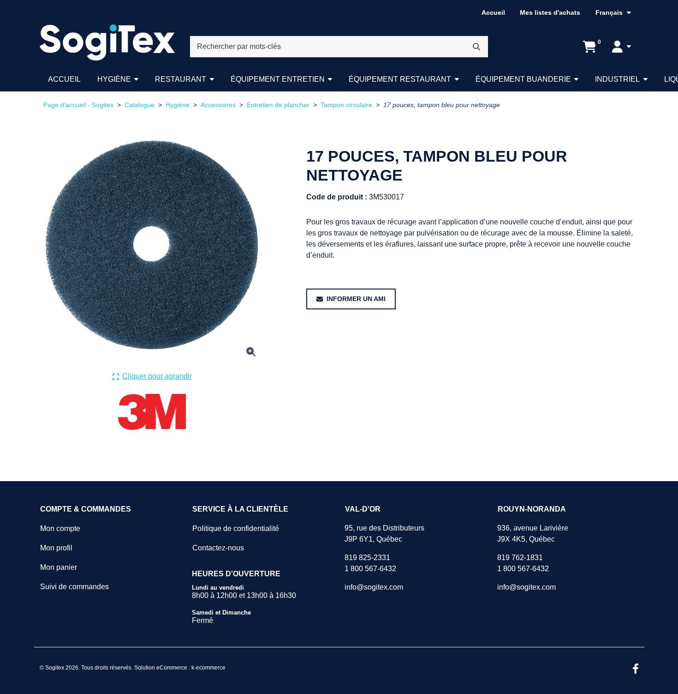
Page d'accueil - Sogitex (78, 105)
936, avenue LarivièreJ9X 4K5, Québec (532, 533)
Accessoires (218, 105)
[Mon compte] (621, 47)
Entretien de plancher (278, 105)
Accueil (493, 12)
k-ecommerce (208, 667)
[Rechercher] (476, 46)
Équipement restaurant (400, 79)
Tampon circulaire (346, 105)
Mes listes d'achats (550, 12)
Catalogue (140, 105)
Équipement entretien (278, 79)
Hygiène (114, 79)
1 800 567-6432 (370, 569)
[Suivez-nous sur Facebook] (635, 670)
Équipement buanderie (523, 79)
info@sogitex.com (374, 587)
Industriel (617, 79)
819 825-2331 (367, 557)
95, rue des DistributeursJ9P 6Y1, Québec (384, 533)
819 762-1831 (520, 557)
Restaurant (180, 79)
